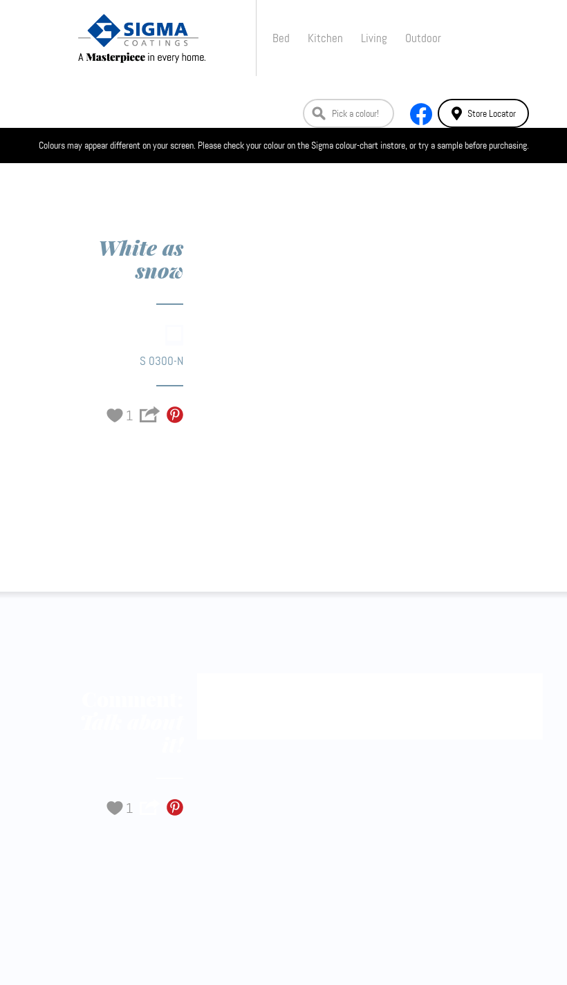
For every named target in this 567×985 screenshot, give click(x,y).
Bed (281, 38)
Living (374, 38)
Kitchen (325, 38)
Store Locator (491, 113)
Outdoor (423, 38)
